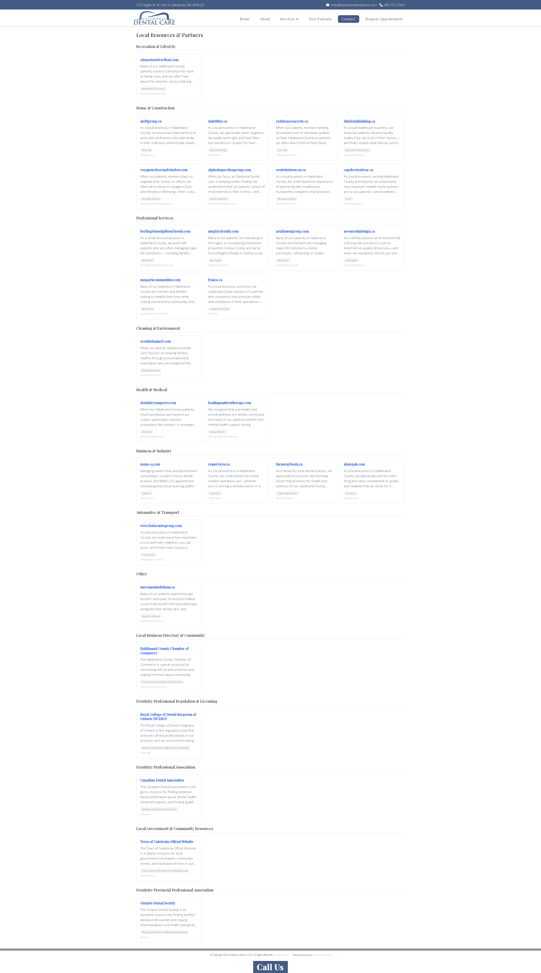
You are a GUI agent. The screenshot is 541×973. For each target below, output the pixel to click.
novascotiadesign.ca (359, 231)
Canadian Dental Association (162, 780)
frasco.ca (215, 280)
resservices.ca (219, 464)
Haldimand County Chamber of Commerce (164, 650)
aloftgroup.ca (150, 121)
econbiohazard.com (155, 341)
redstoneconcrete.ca (292, 121)
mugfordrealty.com (223, 231)
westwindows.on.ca (291, 169)
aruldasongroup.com (292, 231)
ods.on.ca (145, 937)
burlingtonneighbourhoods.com (165, 231)
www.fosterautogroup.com (161, 525)
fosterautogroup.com (151, 559)
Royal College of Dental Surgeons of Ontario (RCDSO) (168, 716)
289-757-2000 (394, 5)
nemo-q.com (150, 464)
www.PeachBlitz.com (321, 955)
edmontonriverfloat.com (159, 59)
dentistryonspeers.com (158, 402)
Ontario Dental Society (157, 903)
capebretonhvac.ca (358, 169)
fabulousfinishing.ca (359, 121)
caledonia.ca (146, 875)
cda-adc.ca (145, 814)
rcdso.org (145, 752)
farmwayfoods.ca (289, 464)
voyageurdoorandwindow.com (163, 169)
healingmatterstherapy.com (229, 402)
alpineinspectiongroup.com (229, 169)
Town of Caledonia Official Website (166, 841)
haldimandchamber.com (153, 686)
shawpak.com (354, 464)
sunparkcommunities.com (160, 280)
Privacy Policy (282, 954)
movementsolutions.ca (157, 587)
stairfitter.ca (217, 121)
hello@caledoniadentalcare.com (353, 5)
